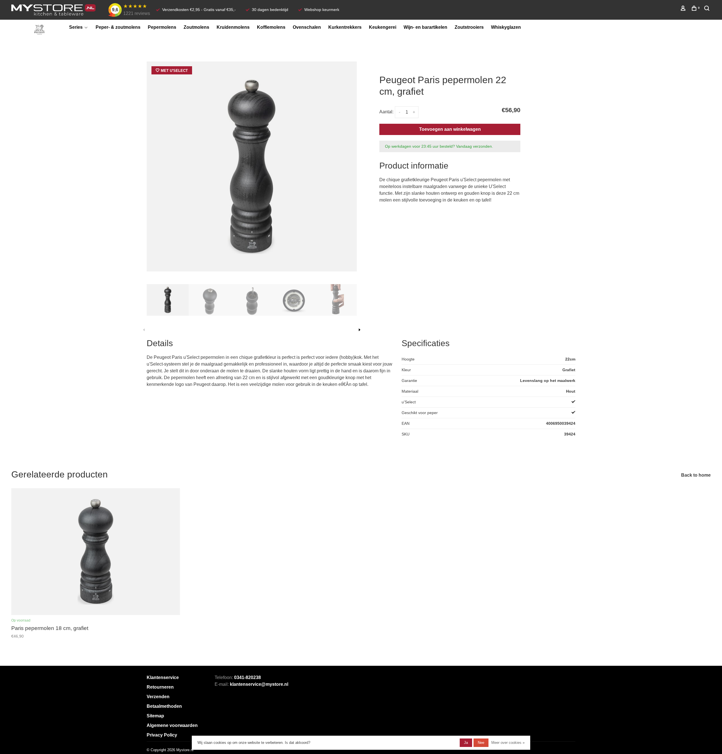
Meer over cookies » (508, 742)
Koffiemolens (271, 27)
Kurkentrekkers (345, 27)
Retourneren (160, 687)
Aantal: (386, 111)
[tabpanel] (252, 166)
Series (76, 27)
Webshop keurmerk (321, 9)
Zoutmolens (196, 27)
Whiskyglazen (506, 27)
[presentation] (168, 300)
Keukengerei (382, 27)
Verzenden (158, 696)
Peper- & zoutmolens (118, 27)
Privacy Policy (162, 735)
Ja (466, 742)
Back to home (696, 475)
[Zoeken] (707, 9)
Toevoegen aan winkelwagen (450, 129)
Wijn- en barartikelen (425, 27)
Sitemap (155, 715)
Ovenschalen (307, 27)
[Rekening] (684, 9)
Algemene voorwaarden (172, 725)
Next (359, 330)
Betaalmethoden (164, 706)
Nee (481, 742)
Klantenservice (163, 677)
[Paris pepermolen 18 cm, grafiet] (95, 551)
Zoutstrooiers (469, 27)
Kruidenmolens (233, 27)
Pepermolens (162, 27)
